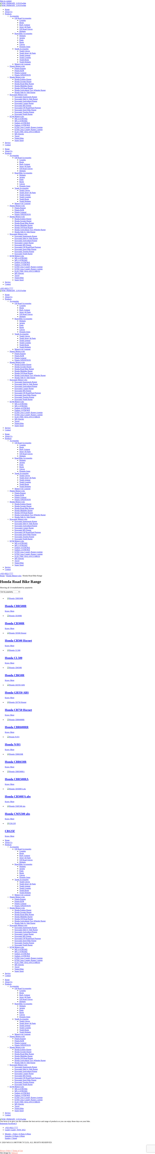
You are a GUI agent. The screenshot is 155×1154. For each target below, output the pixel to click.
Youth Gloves (24, 51)
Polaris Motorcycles (17, 66)
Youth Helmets (25, 62)
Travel (17, 136)
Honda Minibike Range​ (24, 86)
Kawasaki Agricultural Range (26, 101)
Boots (21, 23)
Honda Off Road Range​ (24, 88)
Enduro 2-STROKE (22, 125)
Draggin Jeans (24, 47)
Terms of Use (17, 1151)
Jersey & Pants (25, 27)
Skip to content (6, 1)
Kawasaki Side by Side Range (26, 99)
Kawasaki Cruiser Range (24, 103)
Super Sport (19, 140)
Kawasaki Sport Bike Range (25, 110)
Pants (21, 40)
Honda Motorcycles (17, 77)
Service (8, 143)
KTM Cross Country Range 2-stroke (29, 130)
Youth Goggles (25, 57)
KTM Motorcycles (17, 116)
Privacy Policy (5, 1151)
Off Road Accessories (23, 18)
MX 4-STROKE (21, 119)
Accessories (14, 16)
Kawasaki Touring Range (24, 112)
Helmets (22, 31)
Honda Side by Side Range (25, 92)
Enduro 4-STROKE (22, 123)
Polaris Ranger (20, 68)
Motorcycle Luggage (23, 64)
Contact (8, 145)
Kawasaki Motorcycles (18, 95)
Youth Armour (24, 55)
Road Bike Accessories (23, 33)
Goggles (22, 20)
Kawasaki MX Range (23, 106)
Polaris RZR (19, 71)
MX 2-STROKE (21, 121)
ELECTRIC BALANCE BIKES (27, 132)
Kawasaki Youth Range (24, 114)
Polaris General (20, 73)
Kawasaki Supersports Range (26, 97)
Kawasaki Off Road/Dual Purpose (28, 108)
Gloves (22, 44)
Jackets (22, 38)
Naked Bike (19, 138)
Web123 (14, 1153)
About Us (8, 12)
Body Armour (24, 25)
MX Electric (19, 134)
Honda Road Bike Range (24, 84)
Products (8, 14)
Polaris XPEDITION (23, 75)
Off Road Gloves (26, 29)
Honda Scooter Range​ (23, 82)
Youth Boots (24, 60)
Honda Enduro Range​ (23, 79)
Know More (9, 611)
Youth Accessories (22, 49)
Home (7, 9)
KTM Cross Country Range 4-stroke (29, 127)
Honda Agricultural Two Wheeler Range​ (30, 90)
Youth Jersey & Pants (27, 53)
